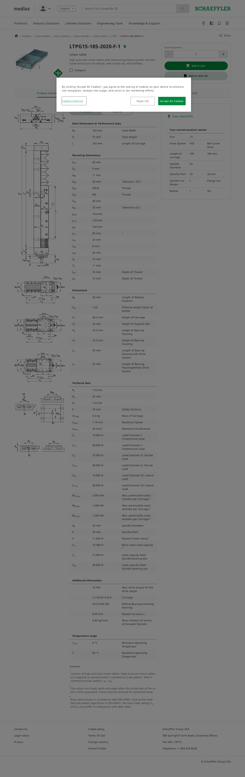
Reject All (143, 101)
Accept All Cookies (172, 101)
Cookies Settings (72, 101)
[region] (123, 95)
